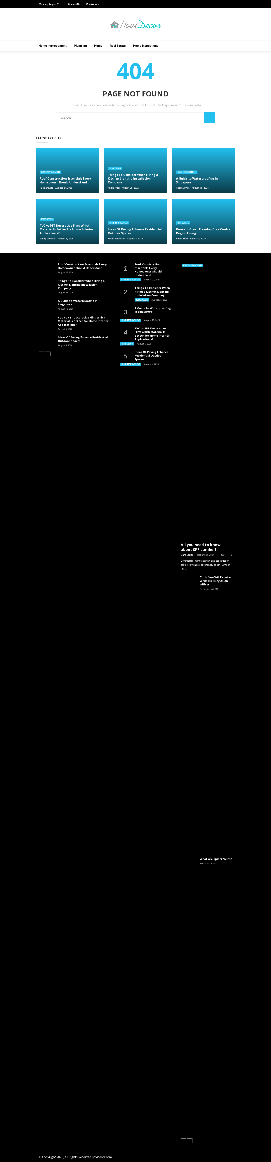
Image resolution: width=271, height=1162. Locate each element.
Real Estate (118, 45)
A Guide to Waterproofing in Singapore (77, 302)
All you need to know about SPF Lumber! (200, 547)
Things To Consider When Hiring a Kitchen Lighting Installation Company (81, 284)
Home (98, 45)
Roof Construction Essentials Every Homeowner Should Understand (82, 266)
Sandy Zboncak (48, 238)
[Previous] (41, 354)
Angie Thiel (114, 187)
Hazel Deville (46, 187)
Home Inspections (145, 45)
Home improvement (53, 45)
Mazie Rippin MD (116, 238)
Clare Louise (187, 554)
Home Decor (115, 168)
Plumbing (80, 45)
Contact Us (74, 4)
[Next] (48, 354)
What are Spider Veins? (216, 859)
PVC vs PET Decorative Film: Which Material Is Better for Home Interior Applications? (83, 321)
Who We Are (92, 4)
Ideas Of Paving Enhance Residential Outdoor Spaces (83, 339)
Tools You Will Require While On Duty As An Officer (215, 580)
